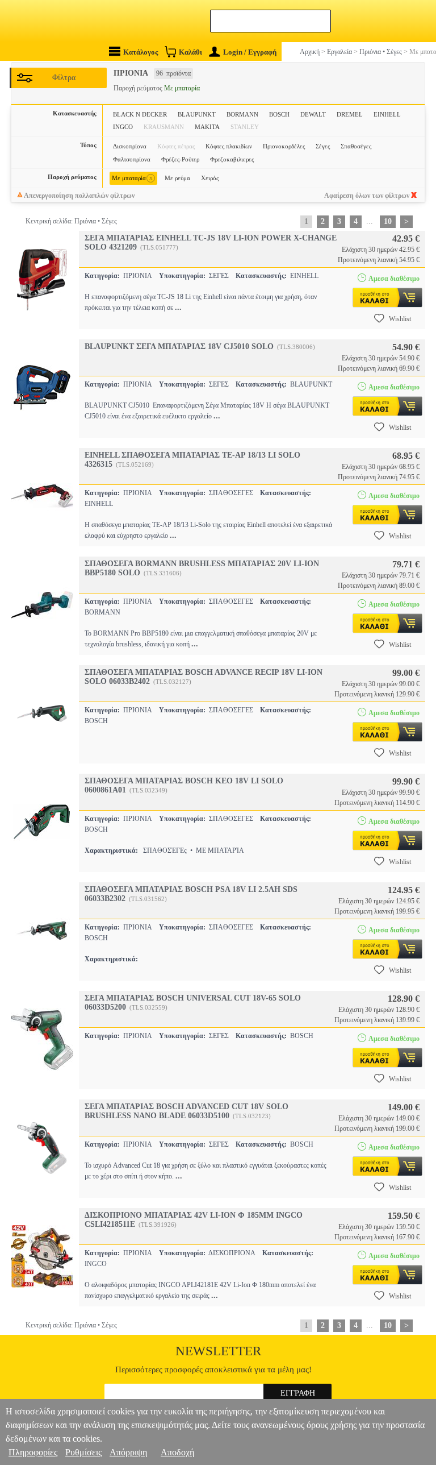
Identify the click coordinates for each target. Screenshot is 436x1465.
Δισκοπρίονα (129, 146)
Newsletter (218, 1351)
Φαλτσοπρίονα (131, 159)
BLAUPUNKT (197, 114)
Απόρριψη (128, 1452)
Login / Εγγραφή (249, 52)
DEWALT (313, 114)
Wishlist (400, 319)
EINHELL (387, 114)
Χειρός (210, 178)
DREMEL (350, 114)
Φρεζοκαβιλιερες (232, 159)
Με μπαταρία (132, 177)
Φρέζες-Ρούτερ (180, 159)
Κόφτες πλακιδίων (229, 146)
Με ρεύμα (177, 178)
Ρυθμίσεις (83, 1452)
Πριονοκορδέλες (284, 146)
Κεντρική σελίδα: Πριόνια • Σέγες (71, 221)
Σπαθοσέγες (356, 146)
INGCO (123, 126)
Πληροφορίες (33, 1452)
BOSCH (279, 114)
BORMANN (242, 114)
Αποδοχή (177, 1452)
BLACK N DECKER (140, 114)
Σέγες (323, 146)
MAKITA (207, 126)
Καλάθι (190, 52)
